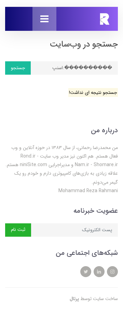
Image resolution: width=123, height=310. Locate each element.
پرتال (74, 298)
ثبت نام (18, 229)
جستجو (18, 68)
